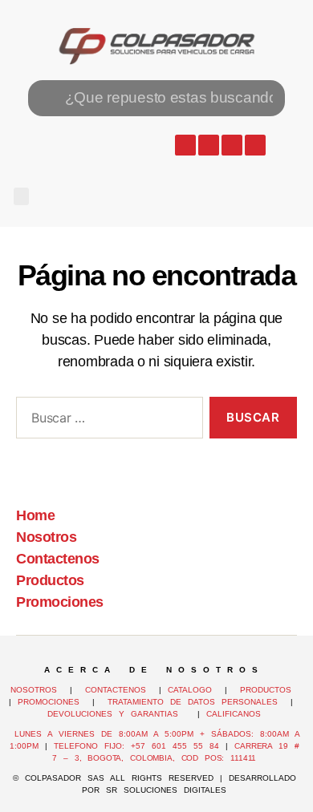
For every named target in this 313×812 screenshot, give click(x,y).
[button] (21, 197)
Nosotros (46, 537)
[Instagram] (232, 145)
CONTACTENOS (115, 689)
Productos (50, 580)
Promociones (60, 602)
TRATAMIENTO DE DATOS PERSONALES (193, 701)
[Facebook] (208, 145)
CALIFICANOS (233, 713)
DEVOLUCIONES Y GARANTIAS (119, 713)
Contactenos (58, 559)
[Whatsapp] (185, 145)
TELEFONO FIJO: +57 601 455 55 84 (136, 745)
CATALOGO (193, 689)
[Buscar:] (106, 421)
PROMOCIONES (48, 701)
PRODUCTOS (265, 689)
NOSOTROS (33, 689)
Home (35, 515)
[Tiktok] (255, 145)
